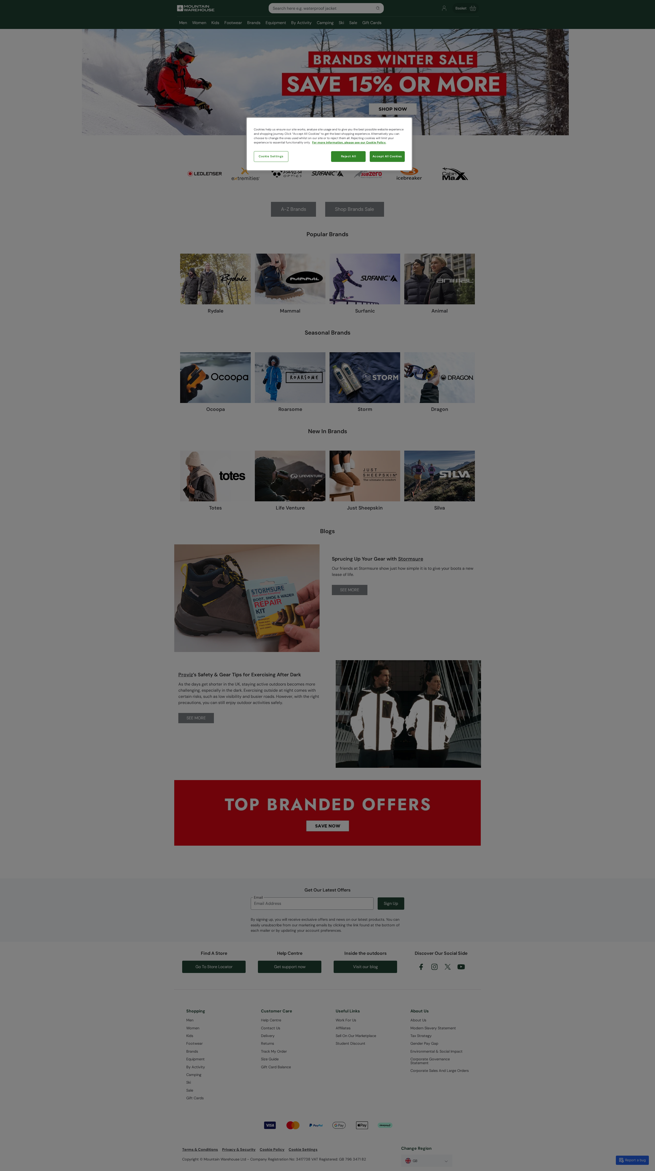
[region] (329, 144)
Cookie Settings (271, 156)
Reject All (348, 156)
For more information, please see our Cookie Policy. (349, 142)
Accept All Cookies (387, 156)
